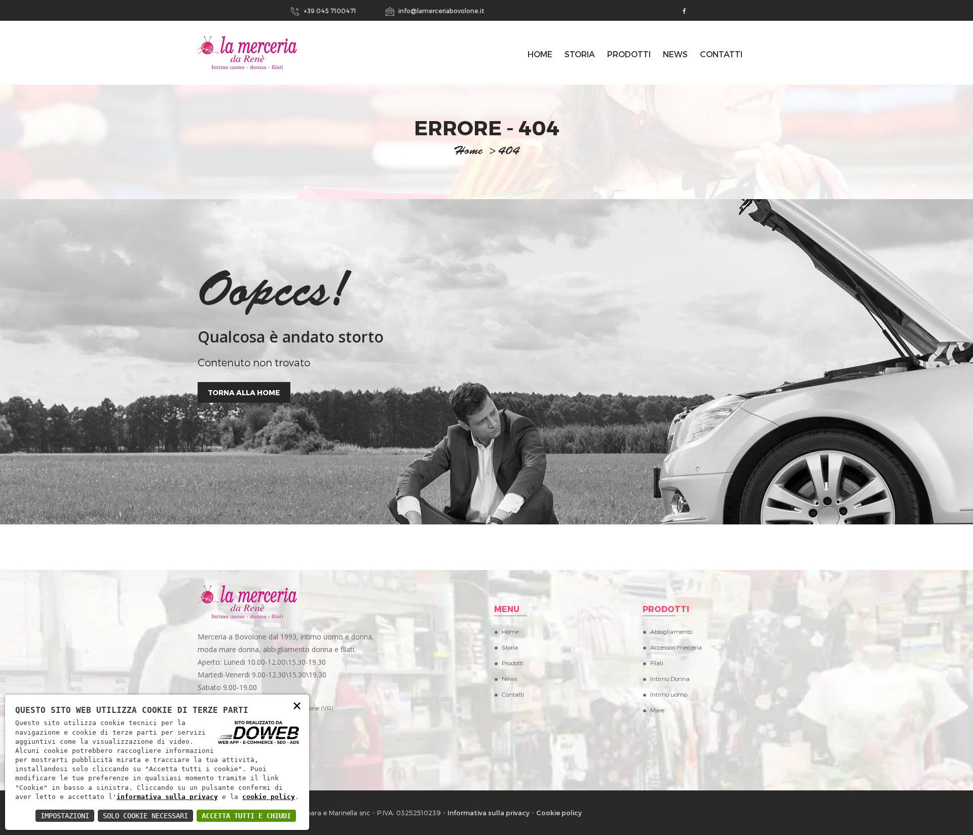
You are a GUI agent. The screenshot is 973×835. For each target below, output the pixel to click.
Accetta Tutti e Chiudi (246, 816)
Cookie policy (559, 813)
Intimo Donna (670, 678)
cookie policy (268, 797)
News (675, 54)
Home (510, 631)
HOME (540, 54)
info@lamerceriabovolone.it (440, 10)
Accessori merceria (676, 647)
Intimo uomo (668, 694)
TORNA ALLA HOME (244, 392)
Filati (656, 662)
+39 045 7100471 (329, 10)
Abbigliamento (671, 631)
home (468, 152)
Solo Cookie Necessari (145, 816)
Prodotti (629, 54)
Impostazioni (65, 816)
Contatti (721, 54)
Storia (580, 54)
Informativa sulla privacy (488, 813)
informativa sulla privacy (167, 797)
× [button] (297, 705)
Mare (657, 709)
